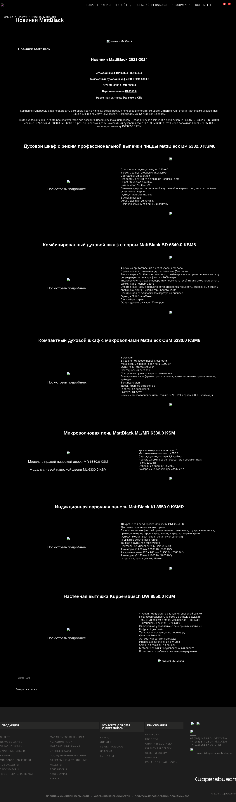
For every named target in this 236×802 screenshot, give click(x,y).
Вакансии (152, 734)
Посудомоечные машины (68, 755)
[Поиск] (216, 5)
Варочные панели (12, 751)
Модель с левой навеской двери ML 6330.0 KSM (68, 469)
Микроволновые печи (15, 760)
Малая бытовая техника (67, 737)
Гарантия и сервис (158, 748)
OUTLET (5, 737)
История (106, 751)
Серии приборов (112, 746)
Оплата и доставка (159, 744)
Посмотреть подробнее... (67, 189)
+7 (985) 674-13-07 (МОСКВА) (208, 741)
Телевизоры (58, 769)
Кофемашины (9, 765)
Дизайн (105, 742)
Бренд (104, 737)
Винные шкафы (60, 751)
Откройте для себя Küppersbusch (141, 4)
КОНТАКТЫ (203, 4)
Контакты (107, 756)
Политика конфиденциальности (67, 796)
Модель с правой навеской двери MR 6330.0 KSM (68, 461)
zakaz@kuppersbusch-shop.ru (214, 753)
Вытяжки (6, 755)
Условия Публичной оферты (112, 796)
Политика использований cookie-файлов (162, 796)
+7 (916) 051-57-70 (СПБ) (205, 744)
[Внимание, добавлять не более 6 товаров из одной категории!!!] (221, 5)
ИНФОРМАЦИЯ (181, 4)
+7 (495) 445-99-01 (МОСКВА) (208, 738)
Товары (92, 4)
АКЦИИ (106, 4)
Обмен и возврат (157, 753)
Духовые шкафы (11, 741)
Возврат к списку (26, 689)
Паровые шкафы (11, 746)
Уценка (55, 778)
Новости (151, 739)
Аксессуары (58, 774)
